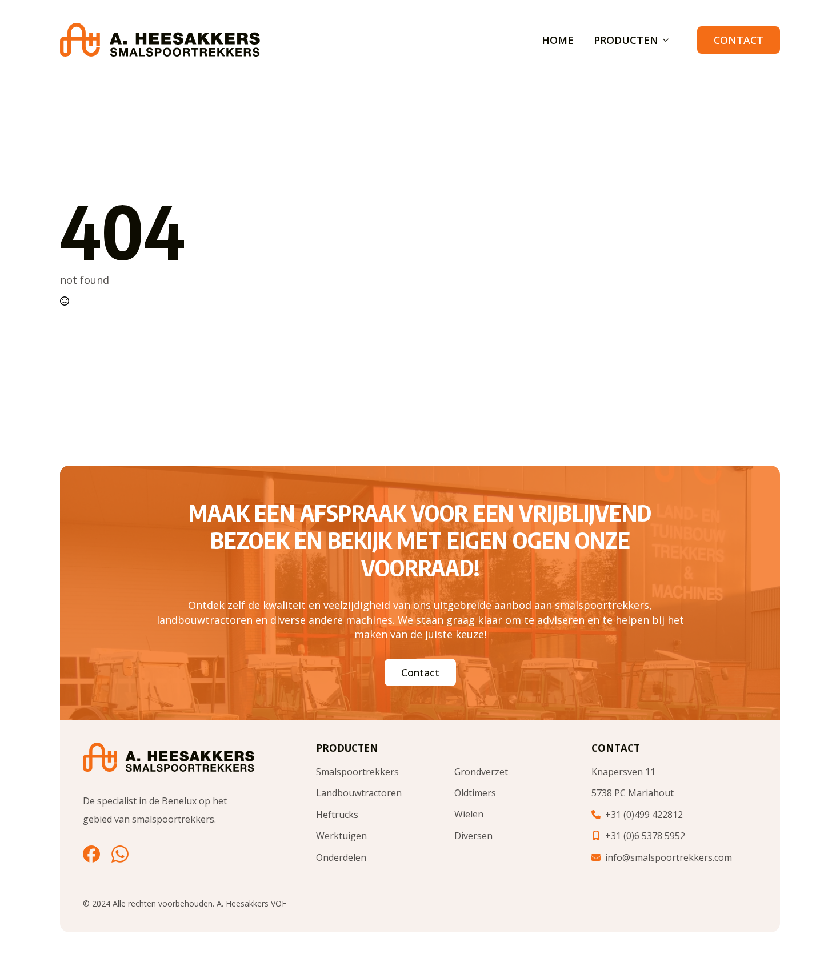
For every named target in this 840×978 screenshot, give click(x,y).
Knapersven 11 (623, 771)
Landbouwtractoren (359, 793)
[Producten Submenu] (663, 40)
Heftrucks (337, 814)
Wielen (468, 814)
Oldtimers (475, 793)
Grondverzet (481, 771)
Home (558, 40)
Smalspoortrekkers (357, 771)
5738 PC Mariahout (632, 793)
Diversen (473, 835)
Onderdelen (341, 857)
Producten (626, 40)
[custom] (91, 854)
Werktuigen (341, 835)
